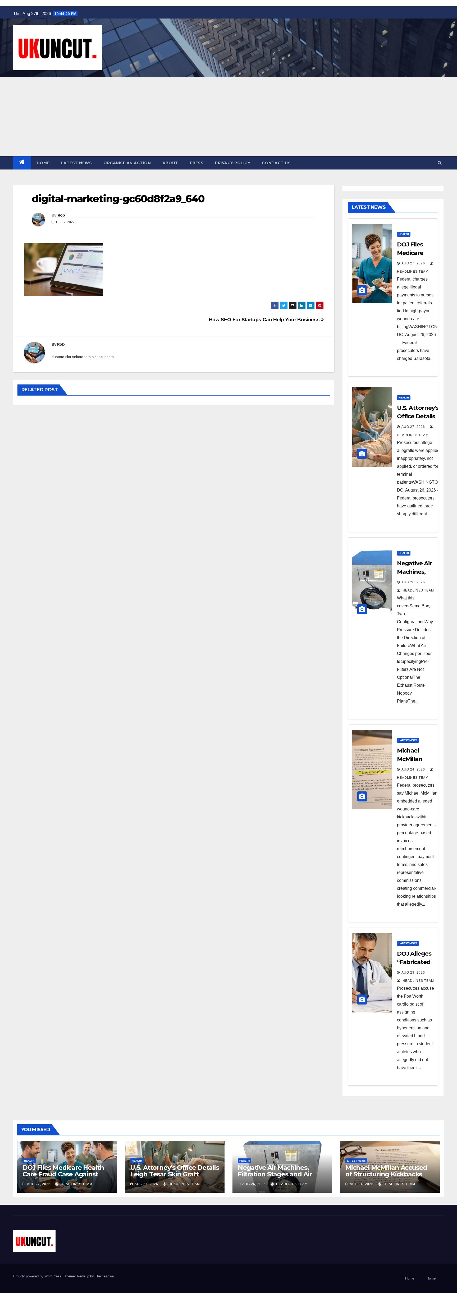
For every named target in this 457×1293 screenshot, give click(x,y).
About (170, 163)
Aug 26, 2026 (413, 582)
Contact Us (276, 163)
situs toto (106, 357)
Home (43, 163)
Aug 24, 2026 (413, 769)
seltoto (77, 357)
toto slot (91, 357)
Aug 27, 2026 (413, 263)
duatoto (58, 357)
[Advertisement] (228, 117)
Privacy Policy (232, 163)
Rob (61, 215)
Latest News (76, 163)
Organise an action (127, 163)
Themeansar (104, 1276)
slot (68, 357)
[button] (440, 163)
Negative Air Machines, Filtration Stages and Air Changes (275, 1174)
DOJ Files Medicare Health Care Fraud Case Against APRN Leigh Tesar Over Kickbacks (63, 1177)
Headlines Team (417, 590)
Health (404, 234)
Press (197, 163)
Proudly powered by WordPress (37, 1276)
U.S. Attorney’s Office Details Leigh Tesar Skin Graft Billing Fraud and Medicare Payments (174, 1177)
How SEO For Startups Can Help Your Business (265, 319)
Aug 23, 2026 (413, 972)
